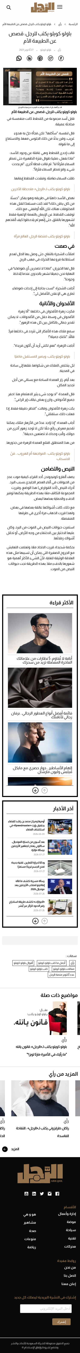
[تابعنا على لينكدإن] (34, 1194)
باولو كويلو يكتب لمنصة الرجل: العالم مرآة (42, 236)
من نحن (70, 1267)
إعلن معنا (68, 1284)
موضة (71, 1222)
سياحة (71, 1230)
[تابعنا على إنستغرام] (49, 1194)
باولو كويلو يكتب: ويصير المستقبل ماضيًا (42, 356)
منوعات (30, 1239)
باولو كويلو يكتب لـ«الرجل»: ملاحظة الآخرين (40, 189)
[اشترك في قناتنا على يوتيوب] (26, 1194)
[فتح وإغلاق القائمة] (59, 7)
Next (35, 790)
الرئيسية (73, 24)
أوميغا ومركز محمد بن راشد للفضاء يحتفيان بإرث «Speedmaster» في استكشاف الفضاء (26, 825)
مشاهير (30, 1222)
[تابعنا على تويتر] (42, 1194)
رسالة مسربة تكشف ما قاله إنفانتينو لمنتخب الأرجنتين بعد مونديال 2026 (30, 885)
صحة (32, 1231)
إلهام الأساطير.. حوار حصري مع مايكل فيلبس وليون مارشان (42, 770)
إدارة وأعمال (67, 1213)
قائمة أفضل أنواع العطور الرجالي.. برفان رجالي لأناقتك (41, 715)
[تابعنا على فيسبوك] (57, 1194)
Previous (44, 790)
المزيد (14, 1149)
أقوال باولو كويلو (23, 962)
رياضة (31, 1247)
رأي (60, 24)
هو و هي (29, 1214)
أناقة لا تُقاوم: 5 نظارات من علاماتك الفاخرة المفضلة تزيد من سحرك (44, 660)
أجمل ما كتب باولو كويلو (51, 962)
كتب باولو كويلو (39, 968)
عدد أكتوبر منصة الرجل (61, 974)
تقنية (72, 1238)
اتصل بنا (70, 1275)
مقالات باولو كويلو (63, 968)
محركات (70, 1246)
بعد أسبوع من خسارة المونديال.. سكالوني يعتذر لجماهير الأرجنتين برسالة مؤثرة (28, 846)
